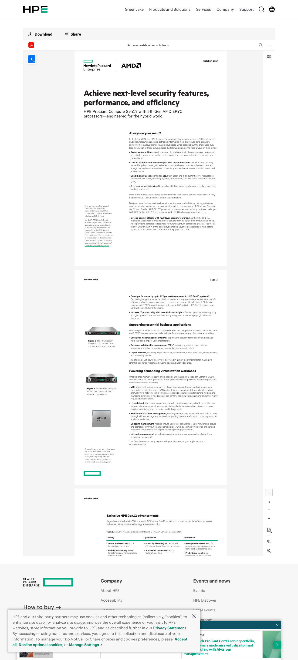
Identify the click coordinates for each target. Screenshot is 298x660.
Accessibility (111, 600)
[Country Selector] (272, 9)
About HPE (110, 590)
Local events (204, 610)
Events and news (211, 581)
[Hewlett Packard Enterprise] (35, 9)
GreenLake (134, 9)
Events (199, 590)
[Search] (261, 9)
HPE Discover (205, 600)
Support (246, 9)
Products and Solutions (169, 9)
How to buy (38, 606)
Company (225, 9)
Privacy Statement (169, 628)
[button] (194, 616)
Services (203, 9)
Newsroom (203, 619)
